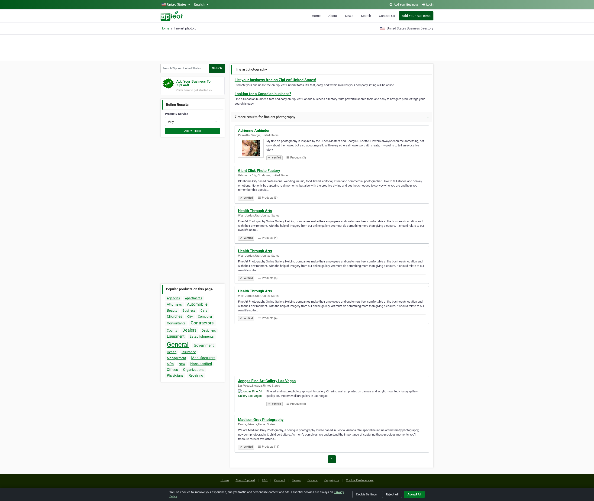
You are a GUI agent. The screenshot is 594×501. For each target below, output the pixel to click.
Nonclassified (201, 364)
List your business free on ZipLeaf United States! (275, 80)
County (172, 330)
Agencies (173, 298)
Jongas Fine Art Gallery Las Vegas (267, 381)
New (182, 364)
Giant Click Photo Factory (259, 170)
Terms (296, 480)
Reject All (392, 494)
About (332, 16)
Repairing (196, 375)
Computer (205, 316)
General (178, 344)
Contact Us (387, 16)
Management (176, 358)
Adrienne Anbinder (254, 130)
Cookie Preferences (360, 480)
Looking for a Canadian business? (263, 94)
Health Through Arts (255, 211)
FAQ (265, 480)
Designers (209, 330)
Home (316, 16)
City (190, 316)
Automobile (197, 304)
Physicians (175, 375)
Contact (279, 480)
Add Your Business (416, 16)
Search (366, 16)
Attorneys (174, 304)
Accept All (414, 494)
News (349, 16)
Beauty (172, 310)
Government (204, 345)
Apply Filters (192, 131)
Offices (172, 370)
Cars (203, 310)
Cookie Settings (366, 494)
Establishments (202, 336)
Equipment (175, 336)
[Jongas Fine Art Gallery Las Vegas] (252, 399)
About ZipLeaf (245, 480)
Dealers (189, 330)
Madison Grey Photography (261, 419)
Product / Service (176, 114)
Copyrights (331, 480)
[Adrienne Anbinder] (252, 149)
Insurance (188, 352)
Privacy (312, 480)
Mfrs (170, 364)
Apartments (193, 298)
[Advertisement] (297, 46)
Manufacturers (203, 358)
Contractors (202, 323)
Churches (174, 316)
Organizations (193, 370)
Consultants (176, 323)
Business (188, 310)
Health (171, 352)
